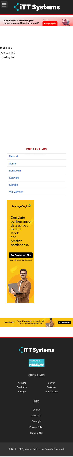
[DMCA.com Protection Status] (36, 365)
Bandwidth (15, 170)
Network (14, 156)
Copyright (36, 421)
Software (14, 177)
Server (13, 163)
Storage (13, 184)
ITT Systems (24, 449)
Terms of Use (36, 432)
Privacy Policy (36, 427)
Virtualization (16, 191)
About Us (36, 415)
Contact (36, 409)
